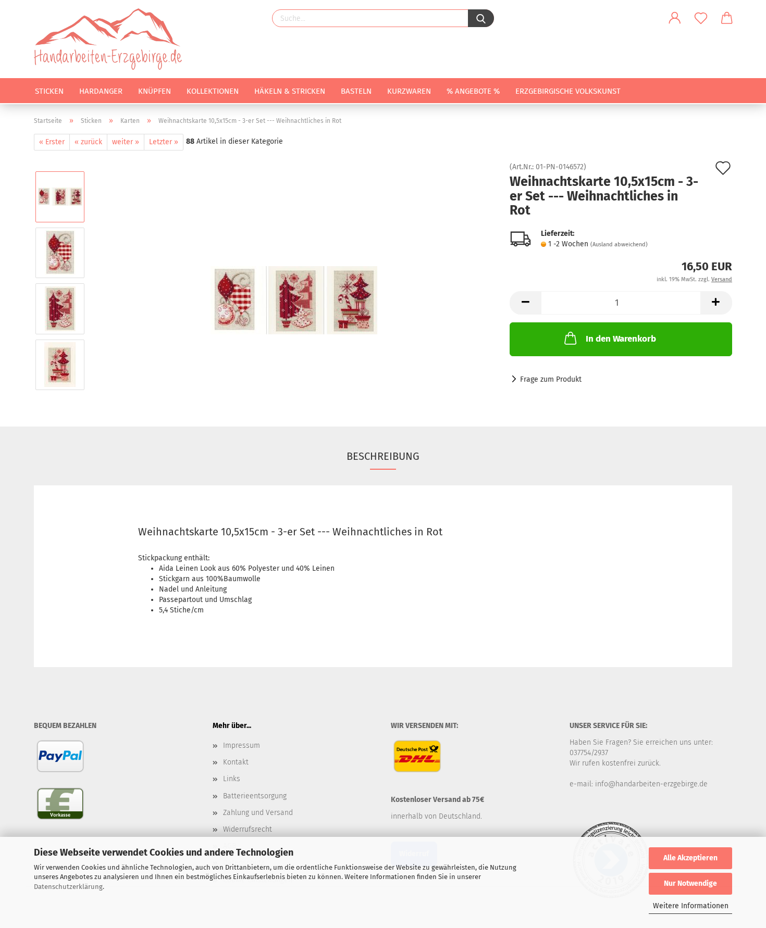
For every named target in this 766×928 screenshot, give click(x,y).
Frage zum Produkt (551, 379)
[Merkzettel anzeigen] (701, 18)
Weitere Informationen (690, 905)
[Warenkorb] (727, 18)
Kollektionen (213, 91)
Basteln (356, 91)
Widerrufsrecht (247, 829)
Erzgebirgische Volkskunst (568, 91)
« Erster (52, 141)
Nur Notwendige (690, 883)
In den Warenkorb (621, 338)
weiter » (125, 141)
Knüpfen (154, 91)
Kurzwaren (409, 91)
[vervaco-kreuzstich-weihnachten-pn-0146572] (294, 280)
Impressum (241, 745)
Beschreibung (383, 456)
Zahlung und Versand (258, 812)
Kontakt (236, 762)
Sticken (49, 91)
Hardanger (100, 91)
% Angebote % (473, 91)
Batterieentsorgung (255, 796)
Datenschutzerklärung (68, 887)
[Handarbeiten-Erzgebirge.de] (112, 39)
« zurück (88, 141)
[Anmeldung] (675, 18)
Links (231, 778)
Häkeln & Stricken (289, 91)
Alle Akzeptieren (690, 858)
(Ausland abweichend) (619, 244)
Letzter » (163, 141)
